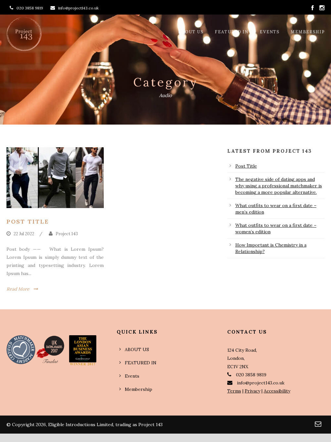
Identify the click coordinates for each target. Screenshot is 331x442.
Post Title (27, 221)
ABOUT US (190, 32)
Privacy (252, 391)
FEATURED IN (231, 32)
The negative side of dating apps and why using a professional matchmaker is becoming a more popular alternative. (278, 185)
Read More (17, 289)
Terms (234, 391)
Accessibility (277, 391)
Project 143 (67, 234)
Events (269, 32)
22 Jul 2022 (24, 234)
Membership (308, 32)
